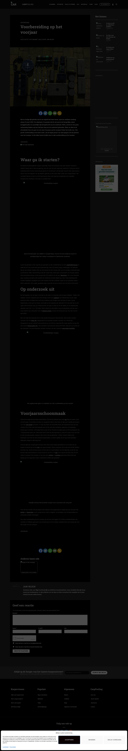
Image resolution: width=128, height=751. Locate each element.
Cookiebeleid (6, 747)
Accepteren (69, 740)
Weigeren (91, 740)
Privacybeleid (12, 747)
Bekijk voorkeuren (114, 740)
